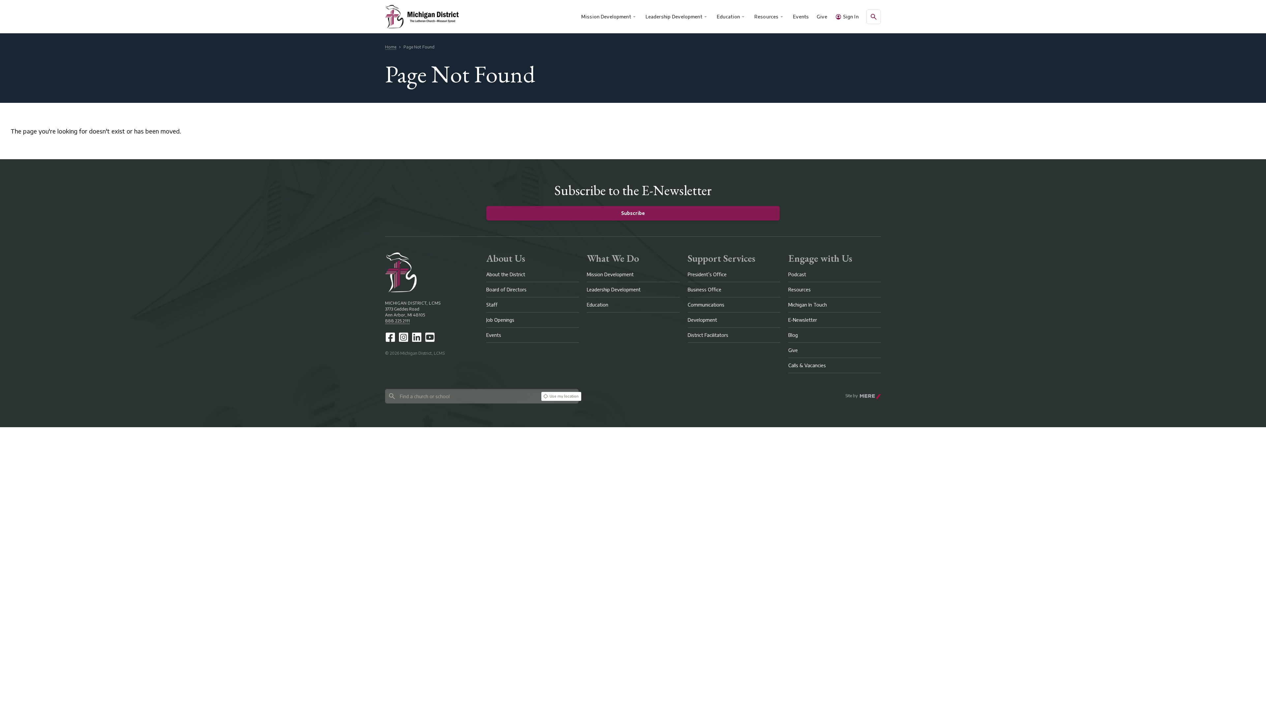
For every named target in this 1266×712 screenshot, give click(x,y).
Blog (793, 335)
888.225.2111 (397, 320)
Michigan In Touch (807, 305)
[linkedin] (416, 337)
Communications (706, 305)
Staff (491, 305)
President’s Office (707, 274)
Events (801, 16)
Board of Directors (506, 289)
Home (390, 46)
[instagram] (403, 337)
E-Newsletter (802, 320)
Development (702, 320)
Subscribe (633, 213)
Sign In (851, 16)
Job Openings (500, 320)
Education (728, 16)
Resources (766, 16)
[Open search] (873, 17)
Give (822, 16)
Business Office (704, 289)
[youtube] (430, 337)
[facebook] (390, 337)
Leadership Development (674, 16)
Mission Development (606, 16)
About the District (505, 274)
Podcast (797, 274)
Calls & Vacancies (807, 365)
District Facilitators (708, 335)
